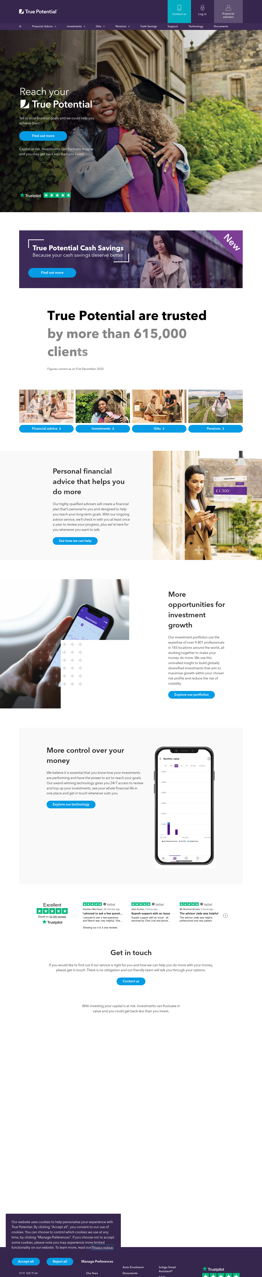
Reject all (60, 1261)
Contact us (131, 981)
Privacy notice (102, 1247)
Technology (196, 26)
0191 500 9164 (28, 1273)
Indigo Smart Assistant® (167, 1269)
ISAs (98, 26)
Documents (221, 26)
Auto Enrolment (133, 1267)
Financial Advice (42, 26)
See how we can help (75, 541)
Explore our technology (71, 804)
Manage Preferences (97, 1261)
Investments (74, 26)
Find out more (43, 136)
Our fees (92, 1273)
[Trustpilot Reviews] (45, 195)
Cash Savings (148, 26)
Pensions (120, 26)
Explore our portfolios (191, 694)
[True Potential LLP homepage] (38, 11)
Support (173, 26)
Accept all (26, 1261)
